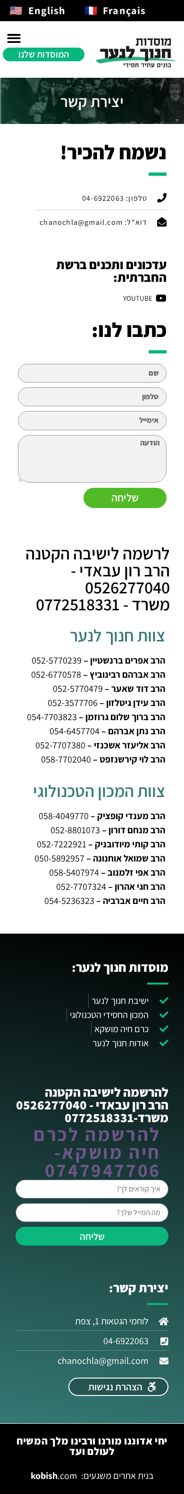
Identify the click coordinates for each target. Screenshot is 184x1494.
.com (54, 1475)
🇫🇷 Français (115, 10)
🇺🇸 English (37, 10)
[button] (14, 39)
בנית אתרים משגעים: (117, 1475)
